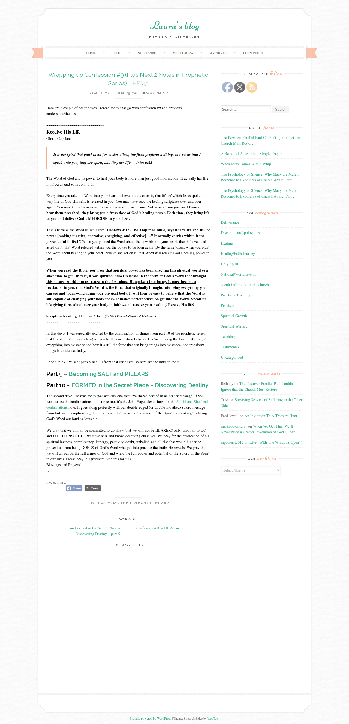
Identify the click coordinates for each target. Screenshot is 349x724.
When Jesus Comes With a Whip (246, 163)
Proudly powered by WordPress (150, 718)
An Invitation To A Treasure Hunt (271, 415)
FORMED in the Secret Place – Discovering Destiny (139, 385)
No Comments (157, 93)
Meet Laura (183, 53)
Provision (228, 305)
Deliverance (230, 222)
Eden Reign (253, 53)
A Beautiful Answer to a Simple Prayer (251, 153)
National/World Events (238, 274)
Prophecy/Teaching (235, 295)
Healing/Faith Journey (149, 503)
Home (91, 53)
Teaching (228, 336)
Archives (218, 53)
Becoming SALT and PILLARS (108, 373)
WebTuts (213, 718)
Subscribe (147, 53)
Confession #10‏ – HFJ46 (157, 528)
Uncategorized (232, 357)
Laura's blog (174, 25)
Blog (116, 53)
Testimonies (230, 346)
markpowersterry (234, 426)
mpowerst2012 (232, 442)
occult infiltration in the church (245, 284)
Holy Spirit (229, 263)
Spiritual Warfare (234, 326)
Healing (227, 243)
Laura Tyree (102, 93)
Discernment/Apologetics (240, 232)
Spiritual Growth (234, 315)
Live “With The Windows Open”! (275, 442)
